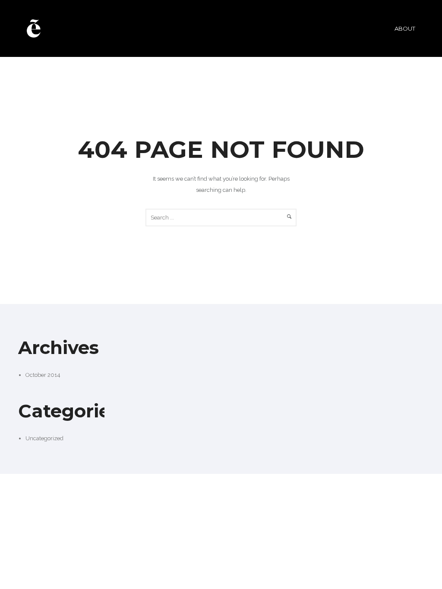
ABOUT (405, 28)
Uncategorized (44, 438)
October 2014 (42, 375)
